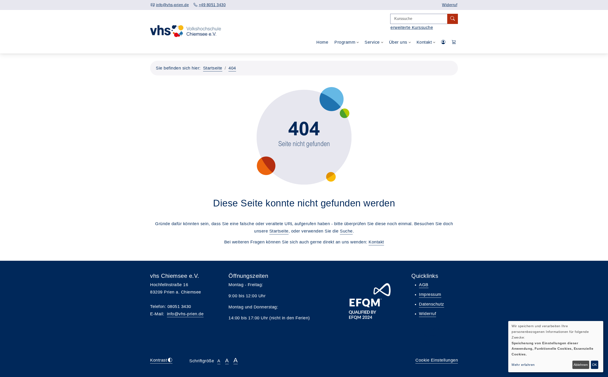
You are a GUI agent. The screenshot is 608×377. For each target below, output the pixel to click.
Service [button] (372, 42)
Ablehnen (581, 365)
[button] (454, 42)
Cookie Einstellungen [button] (436, 360)
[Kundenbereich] (443, 42)
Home (322, 42)
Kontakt (376, 242)
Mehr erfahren (523, 365)
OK (594, 365)
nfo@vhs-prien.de (186, 314)
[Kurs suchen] (452, 19)
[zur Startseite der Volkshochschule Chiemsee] (185, 42)
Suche (346, 231)
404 (232, 68)
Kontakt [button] (424, 42)
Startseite (212, 68)
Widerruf (449, 5)
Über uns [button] (398, 42)
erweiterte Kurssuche (411, 27)
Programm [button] (344, 42)
